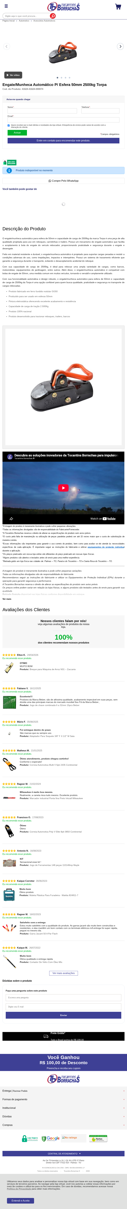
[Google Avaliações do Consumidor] (73, 1138)
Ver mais (6, 599)
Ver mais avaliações (64, 973)
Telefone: (85, 107)
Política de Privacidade (19, 1189)
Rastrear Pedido (20, 1091)
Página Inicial (8, 21)
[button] (57, 77)
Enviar (63, 1015)
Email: (11, 116)
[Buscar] (53, 16)
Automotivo (24, 21)
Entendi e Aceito (21, 1200)
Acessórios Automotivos (44, 21)
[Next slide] (120, 46)
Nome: (11, 107)
